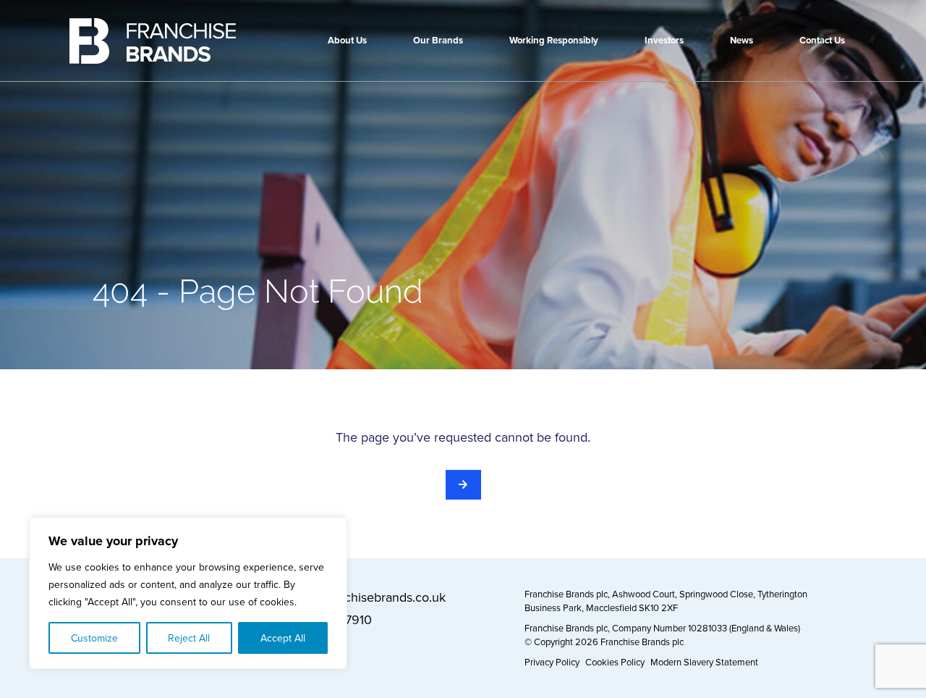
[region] (188, 593)
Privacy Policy (551, 661)
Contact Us (822, 40)
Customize (94, 638)
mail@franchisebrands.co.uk (367, 597)
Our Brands (438, 40)
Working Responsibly (553, 40)
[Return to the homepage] (463, 485)
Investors (664, 40)
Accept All (282, 638)
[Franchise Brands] (152, 41)
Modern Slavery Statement (704, 661)
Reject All (189, 638)
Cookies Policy (615, 661)
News (741, 40)
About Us (347, 40)
